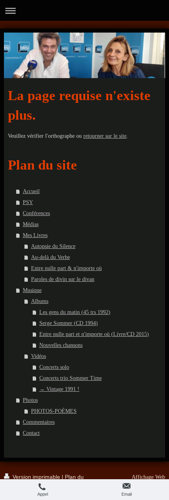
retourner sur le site (105, 136)
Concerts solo (54, 367)
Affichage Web (148, 477)
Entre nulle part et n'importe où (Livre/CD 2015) (94, 334)
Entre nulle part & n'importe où (66, 268)
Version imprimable (36, 477)
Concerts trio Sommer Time (70, 378)
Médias (31, 224)
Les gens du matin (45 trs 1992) (74, 312)
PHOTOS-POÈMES (54, 411)
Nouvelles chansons (61, 345)
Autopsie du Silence (53, 246)
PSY (28, 202)
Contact (31, 433)
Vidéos (38, 356)
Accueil (31, 191)
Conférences (36, 213)
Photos (30, 400)
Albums (39, 301)
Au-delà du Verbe (50, 257)
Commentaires (39, 422)
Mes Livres (35, 235)
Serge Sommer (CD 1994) (68, 323)
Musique (32, 290)
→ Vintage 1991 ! (59, 389)
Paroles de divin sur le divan (62, 279)
